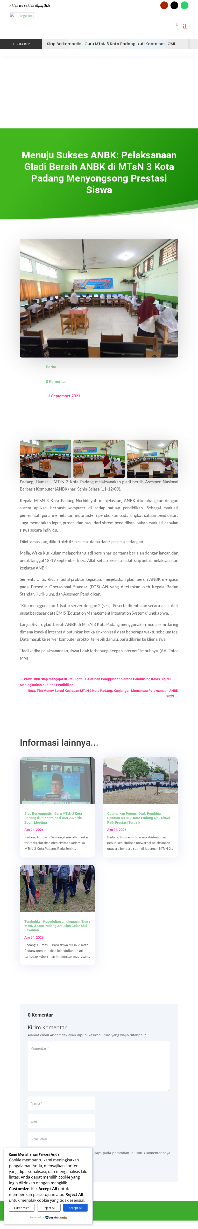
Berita (51, 367)
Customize (21, 1208)
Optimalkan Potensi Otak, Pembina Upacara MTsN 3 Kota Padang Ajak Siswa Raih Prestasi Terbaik (138, 818)
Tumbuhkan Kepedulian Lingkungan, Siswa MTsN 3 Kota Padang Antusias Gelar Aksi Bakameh (57, 926)
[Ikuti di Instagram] (174, 5)
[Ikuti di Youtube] (164, 5)
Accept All (75, 1208)
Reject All (48, 1208)
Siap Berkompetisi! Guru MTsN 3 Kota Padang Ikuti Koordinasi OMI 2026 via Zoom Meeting (53, 818)
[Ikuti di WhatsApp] (184, 5)
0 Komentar (56, 381)
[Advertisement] (99, 92)
